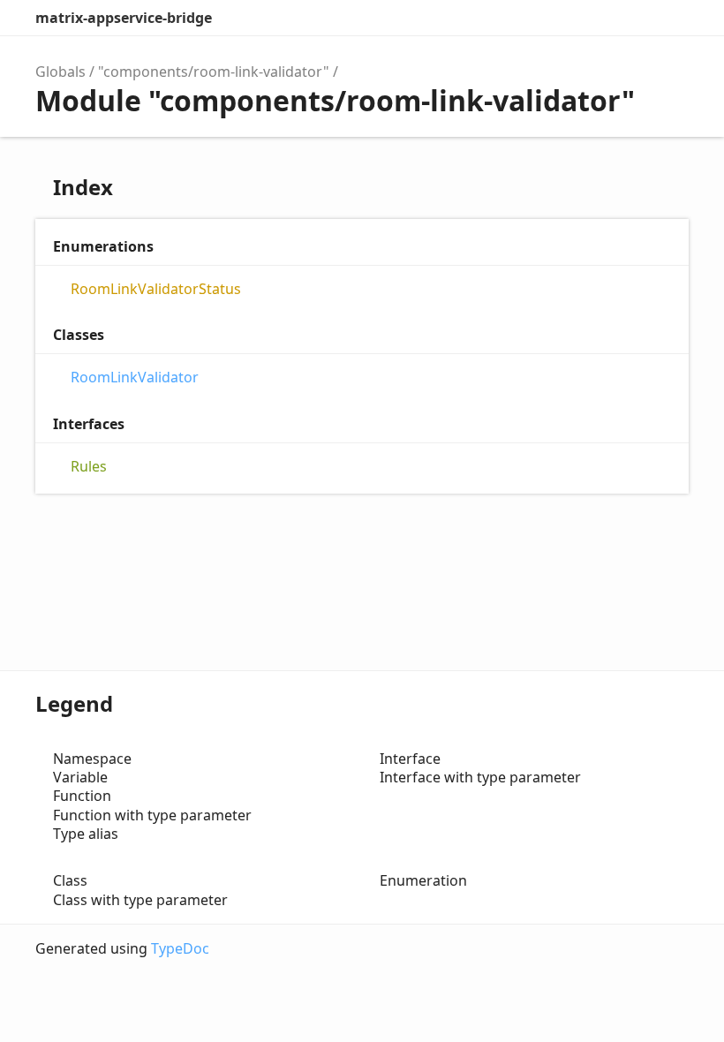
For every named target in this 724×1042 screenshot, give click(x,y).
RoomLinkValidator (135, 377)
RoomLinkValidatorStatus (156, 289)
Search (597, 17)
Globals (60, 71)
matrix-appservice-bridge (123, 17)
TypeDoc (180, 948)
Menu (671, 17)
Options (632, 17)
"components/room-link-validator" (213, 71)
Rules (89, 466)
